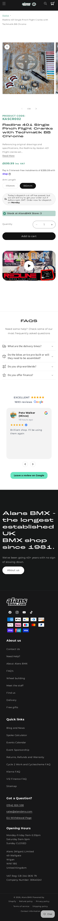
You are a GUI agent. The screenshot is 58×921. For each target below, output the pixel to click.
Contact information (30, 911)
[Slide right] (36, 108)
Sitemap (11, 786)
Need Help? (13, 656)
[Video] (29, 266)
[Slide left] (21, 108)
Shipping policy (40, 906)
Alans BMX (27, 897)
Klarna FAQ (13, 771)
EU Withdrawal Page (19, 817)
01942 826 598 (15, 805)
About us (13, 570)
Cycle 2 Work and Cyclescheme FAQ (28, 764)
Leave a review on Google (29, 475)
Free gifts (12, 707)
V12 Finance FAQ (16, 778)
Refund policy (26, 901)
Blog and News (15, 728)
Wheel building (15, 678)
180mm (28, 185)
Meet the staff (14, 685)
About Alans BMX (17, 663)
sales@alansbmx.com (19, 811)
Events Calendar (16, 742)
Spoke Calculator (16, 735)
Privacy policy (42, 901)
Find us (10, 692)
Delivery (11, 700)
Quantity (7, 224)
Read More (8, 155)
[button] (4, 3)
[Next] (33, 464)
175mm (12, 186)
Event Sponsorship (17, 749)
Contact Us (13, 649)
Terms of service (21, 906)
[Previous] (25, 464)
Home (5, 15)
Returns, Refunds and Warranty (25, 757)
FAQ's (10, 670)
